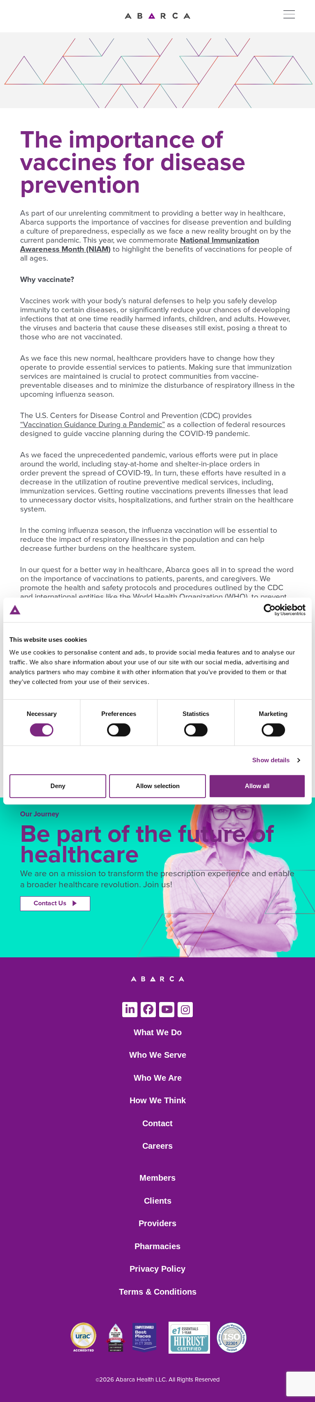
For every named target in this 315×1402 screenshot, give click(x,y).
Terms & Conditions (157, 1291)
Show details (271, 760)
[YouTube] (166, 1009)
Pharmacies (157, 1246)
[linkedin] (129, 1009)
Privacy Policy (157, 1268)
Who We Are (158, 1077)
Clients (157, 1200)
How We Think (158, 1100)
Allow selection (158, 785)
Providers (157, 1223)
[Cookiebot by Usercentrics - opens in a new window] (270, 610)
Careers (157, 1145)
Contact (157, 1123)
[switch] (118, 729)
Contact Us (50, 903)
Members (157, 1177)
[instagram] (185, 1009)
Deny (57, 785)
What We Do (158, 1032)
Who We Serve (157, 1054)
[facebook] (148, 1009)
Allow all (257, 785)
